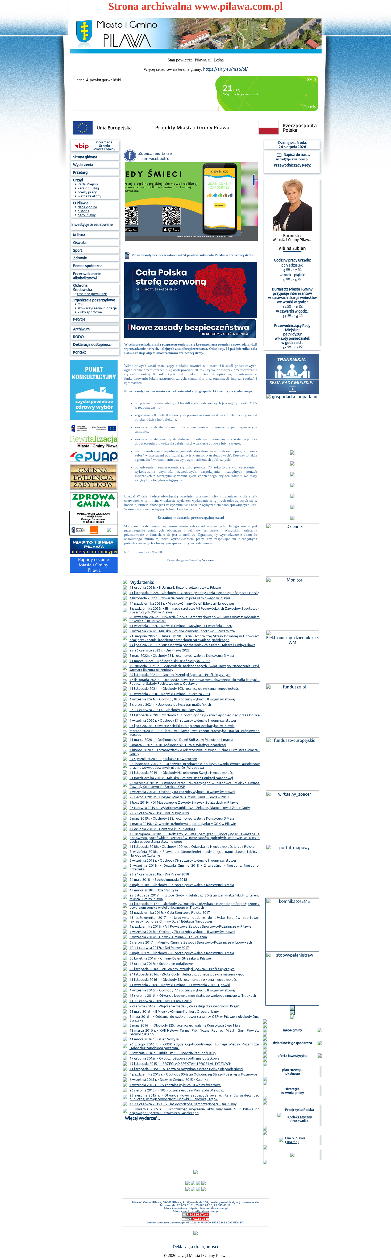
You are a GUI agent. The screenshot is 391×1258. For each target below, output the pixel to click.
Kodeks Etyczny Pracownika (300, 1119)
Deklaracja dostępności (195, 1246)
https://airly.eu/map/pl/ (225, 69)
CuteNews (208, 560)
